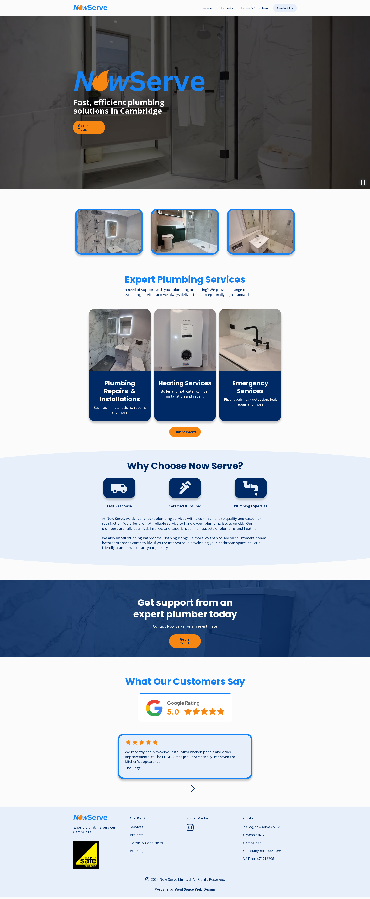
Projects (227, 8)
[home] (90, 7)
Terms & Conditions (255, 8)
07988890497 (253, 835)
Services (208, 8)
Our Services (185, 432)
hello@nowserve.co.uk (261, 827)
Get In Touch (83, 127)
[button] (192, 788)
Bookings (137, 850)
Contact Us (285, 8)
